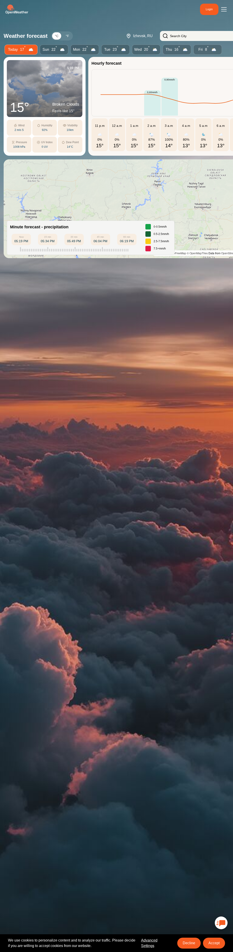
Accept (214, 943)
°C (56, 36)
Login (209, 9)
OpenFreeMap (177, 253)
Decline (189, 943)
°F (67, 36)
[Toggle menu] (224, 9)
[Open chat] (221, 922)
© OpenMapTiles (197, 253)
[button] (126, 208)
